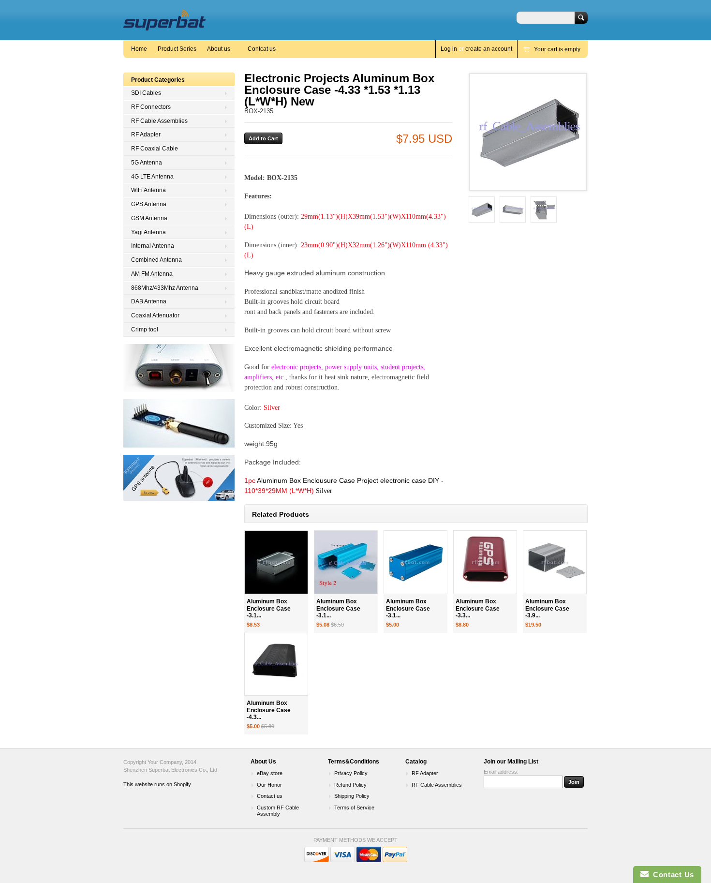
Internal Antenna (152, 245)
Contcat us (262, 48)
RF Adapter (146, 134)
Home (139, 48)
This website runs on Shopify (157, 784)
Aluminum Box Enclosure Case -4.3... (269, 710)
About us (218, 48)
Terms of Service (354, 807)
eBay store (269, 773)
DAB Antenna (148, 301)
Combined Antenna (156, 259)
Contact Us (671, 874)
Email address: (501, 772)
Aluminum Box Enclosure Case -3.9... (547, 608)
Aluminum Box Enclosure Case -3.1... (269, 608)
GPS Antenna (148, 204)
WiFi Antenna (148, 190)
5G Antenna (146, 162)
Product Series (177, 48)
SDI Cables (146, 93)
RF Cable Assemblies (159, 121)
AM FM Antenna (152, 273)
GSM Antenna (149, 218)
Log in (449, 48)
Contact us (269, 796)
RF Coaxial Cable (154, 148)
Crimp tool (144, 329)
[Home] (164, 25)
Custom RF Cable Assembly (278, 811)
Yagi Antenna (148, 232)
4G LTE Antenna (152, 176)
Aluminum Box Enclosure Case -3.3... (478, 608)
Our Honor (269, 785)
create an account (488, 48)
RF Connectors (151, 107)
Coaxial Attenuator (155, 315)
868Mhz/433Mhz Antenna (164, 287)
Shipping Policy (352, 796)
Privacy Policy (351, 773)
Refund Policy (350, 785)
